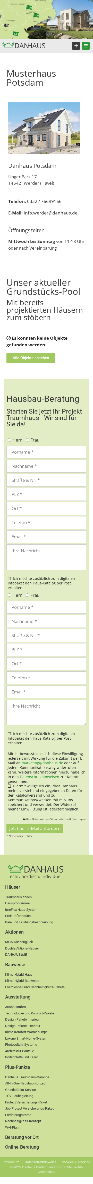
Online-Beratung (22, 1147)
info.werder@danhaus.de (43, 213)
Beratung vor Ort (22, 1137)
